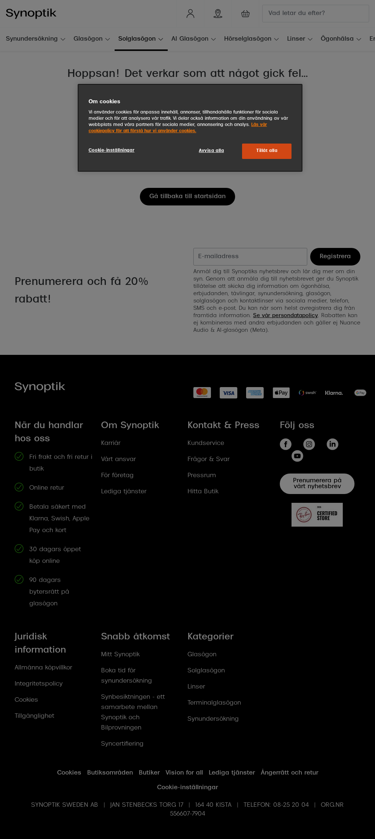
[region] (190, 128)
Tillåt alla (266, 151)
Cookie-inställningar (111, 150)
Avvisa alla (211, 151)
